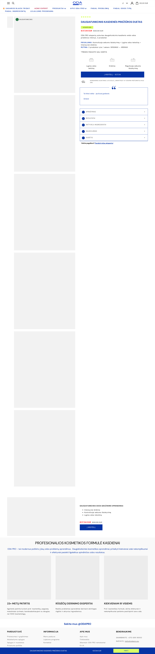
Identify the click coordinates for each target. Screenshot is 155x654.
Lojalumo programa (51, 639)
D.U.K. (82, 645)
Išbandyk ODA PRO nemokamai (93, 643)
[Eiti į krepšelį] (137, 3)
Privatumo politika (14, 645)
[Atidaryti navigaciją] (8, 3)
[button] (86, 17)
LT (123, 3)
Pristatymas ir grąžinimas (17, 637)
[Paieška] (13, 3)
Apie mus (83, 637)
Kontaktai (47, 643)
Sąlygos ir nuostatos (15, 643)
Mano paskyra (49, 637)
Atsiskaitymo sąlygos (16, 639)
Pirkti (126, 651)
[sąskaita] (132, 3)
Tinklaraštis (84, 639)
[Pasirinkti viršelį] (11, 22)
